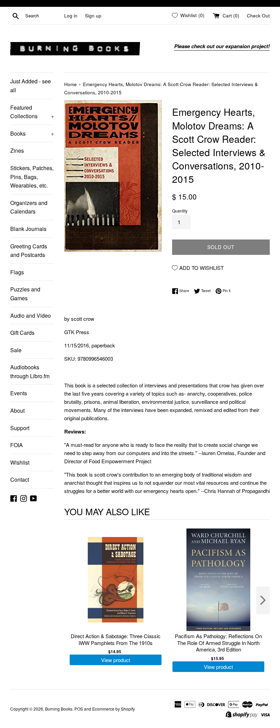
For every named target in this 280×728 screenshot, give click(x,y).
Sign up (93, 15)
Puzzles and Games (25, 293)
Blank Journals (28, 229)
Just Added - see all (30, 85)
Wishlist (19, 462)
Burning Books (58, 709)
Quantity (179, 211)
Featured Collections (32, 112)
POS (78, 709)
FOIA (16, 445)
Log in (71, 15)
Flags (17, 272)
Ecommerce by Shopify (113, 709)
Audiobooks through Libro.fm (30, 371)
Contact (19, 479)
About (17, 410)
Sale (16, 350)
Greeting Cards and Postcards (28, 250)
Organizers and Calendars (28, 207)
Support (19, 428)
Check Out (258, 15)
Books (32, 133)
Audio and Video (30, 315)
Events (18, 393)
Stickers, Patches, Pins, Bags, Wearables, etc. (32, 176)
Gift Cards (22, 332)
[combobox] (43, 16)
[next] (263, 600)
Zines (17, 150)
